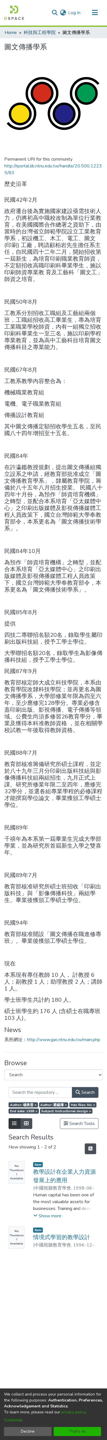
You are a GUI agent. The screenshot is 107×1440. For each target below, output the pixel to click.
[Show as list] (15, 1123)
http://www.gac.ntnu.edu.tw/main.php (63, 1040)
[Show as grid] (26, 1123)
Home (11, 32)
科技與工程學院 (40, 32)
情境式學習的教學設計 (61, 1237)
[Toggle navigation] (95, 12)
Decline (28, 1431)
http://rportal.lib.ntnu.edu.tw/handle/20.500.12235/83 (53, 169)
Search (87, 1092)
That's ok (77, 1431)
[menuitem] (62, 12)
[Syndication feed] (90, 1148)
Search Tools (81, 1123)
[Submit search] (54, 12)
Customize (13, 1420)
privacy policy (73, 1412)
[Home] (14, 13)
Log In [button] (74, 13)
